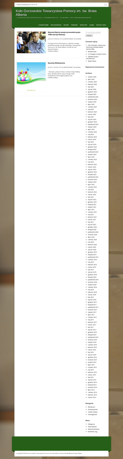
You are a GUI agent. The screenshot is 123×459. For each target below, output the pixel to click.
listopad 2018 (92, 277)
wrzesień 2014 (92, 387)
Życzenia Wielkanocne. (56, 63)
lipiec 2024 (91, 129)
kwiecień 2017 (92, 322)
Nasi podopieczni (56, 25)
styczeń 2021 (92, 224)
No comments (77, 39)
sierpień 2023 (92, 154)
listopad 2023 (92, 149)
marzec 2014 (92, 397)
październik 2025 (93, 97)
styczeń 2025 (92, 119)
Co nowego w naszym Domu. (97, 54)
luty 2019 (91, 270)
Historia (66, 25)
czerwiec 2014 (92, 392)
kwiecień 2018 (92, 292)
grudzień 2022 (92, 172)
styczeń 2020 (92, 249)
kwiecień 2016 (92, 347)
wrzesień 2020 (92, 234)
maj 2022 (91, 189)
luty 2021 (91, 222)
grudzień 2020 (92, 227)
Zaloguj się (91, 424)
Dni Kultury (83, 25)
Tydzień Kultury (93, 412)
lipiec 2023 (91, 157)
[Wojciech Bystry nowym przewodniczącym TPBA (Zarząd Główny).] (31, 53)
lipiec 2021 (91, 209)
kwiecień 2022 (92, 192)
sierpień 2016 (92, 342)
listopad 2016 (92, 335)
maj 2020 (91, 242)
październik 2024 (93, 124)
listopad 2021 (92, 204)
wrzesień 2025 (92, 99)
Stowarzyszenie (43, 25)
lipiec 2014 (91, 390)
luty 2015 (91, 377)
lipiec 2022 (91, 184)
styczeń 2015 (92, 380)
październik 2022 (93, 177)
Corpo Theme (78, 453)
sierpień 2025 (92, 102)
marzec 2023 (92, 167)
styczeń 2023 (92, 169)
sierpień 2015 (92, 362)
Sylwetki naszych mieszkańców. (92, 57)
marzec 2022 (92, 194)
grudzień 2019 (92, 252)
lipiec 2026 (91, 79)
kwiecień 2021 (92, 217)
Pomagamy (74, 25)
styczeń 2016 (92, 355)
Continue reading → (53, 51)
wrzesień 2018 (92, 282)
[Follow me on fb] (105, 4)
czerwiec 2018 (92, 287)
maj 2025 (91, 109)
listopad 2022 (92, 174)
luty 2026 (91, 87)
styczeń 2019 (92, 272)
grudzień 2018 (92, 275)
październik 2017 (93, 307)
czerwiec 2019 (92, 260)
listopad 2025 (92, 94)
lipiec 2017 (91, 315)
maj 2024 (91, 134)
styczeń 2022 (92, 199)
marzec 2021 (92, 219)
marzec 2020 (92, 247)
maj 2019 (91, 262)
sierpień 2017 (92, 312)
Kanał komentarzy (93, 429)
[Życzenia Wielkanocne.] (31, 91)
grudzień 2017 (92, 302)
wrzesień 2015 (92, 360)
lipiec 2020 (91, 237)
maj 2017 (91, 320)
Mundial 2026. (92, 51)
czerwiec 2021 (92, 212)
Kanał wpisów (92, 427)
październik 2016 (93, 337)
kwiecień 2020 (92, 244)
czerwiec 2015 (92, 367)
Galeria (91, 25)
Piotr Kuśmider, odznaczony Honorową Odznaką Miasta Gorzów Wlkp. (95, 47)
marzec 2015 (92, 375)
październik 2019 (93, 257)
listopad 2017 (92, 305)
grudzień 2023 (92, 147)
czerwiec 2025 (92, 107)
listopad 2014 (92, 385)
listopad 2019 (92, 255)
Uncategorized (92, 414)
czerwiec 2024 (92, 132)
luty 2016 (91, 352)
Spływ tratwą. (92, 61)
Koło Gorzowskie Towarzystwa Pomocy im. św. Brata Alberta (56, 13)
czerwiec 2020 (92, 239)
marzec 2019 (92, 267)
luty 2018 (91, 297)
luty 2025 (91, 117)
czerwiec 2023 (92, 159)
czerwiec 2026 (92, 82)
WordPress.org (92, 432)
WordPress (69, 453)
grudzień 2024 (92, 122)
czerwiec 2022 (92, 187)
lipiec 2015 (91, 365)
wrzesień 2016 (92, 340)
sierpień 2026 (92, 77)
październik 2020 (93, 232)
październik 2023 (93, 152)
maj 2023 (91, 162)
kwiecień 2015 (92, 372)
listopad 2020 (92, 229)
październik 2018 (93, 280)
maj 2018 (91, 290)
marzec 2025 (92, 114)
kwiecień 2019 (92, 265)
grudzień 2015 (92, 357)
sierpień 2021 (92, 207)
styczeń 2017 (92, 330)
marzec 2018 (92, 295)
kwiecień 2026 (92, 84)
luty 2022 (91, 197)
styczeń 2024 (92, 144)
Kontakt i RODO (101, 25)
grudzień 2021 (92, 202)
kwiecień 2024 (92, 137)
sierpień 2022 (92, 182)
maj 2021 (91, 214)
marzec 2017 (92, 325)
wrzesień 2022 (92, 179)
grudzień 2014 (92, 382)
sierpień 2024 (92, 127)
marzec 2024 (92, 139)
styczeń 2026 (92, 89)
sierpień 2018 (92, 285)
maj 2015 (91, 370)
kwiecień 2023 (92, 164)
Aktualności (91, 407)
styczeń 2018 (92, 300)
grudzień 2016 (92, 332)
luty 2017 (91, 327)
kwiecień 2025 (92, 112)
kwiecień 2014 (92, 395)
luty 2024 (91, 142)
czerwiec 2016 (92, 345)
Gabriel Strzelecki (68, 39)
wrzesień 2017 (92, 310)
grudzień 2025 (92, 92)
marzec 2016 (92, 350)
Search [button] (89, 35)
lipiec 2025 (91, 104)
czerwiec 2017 (92, 317)
